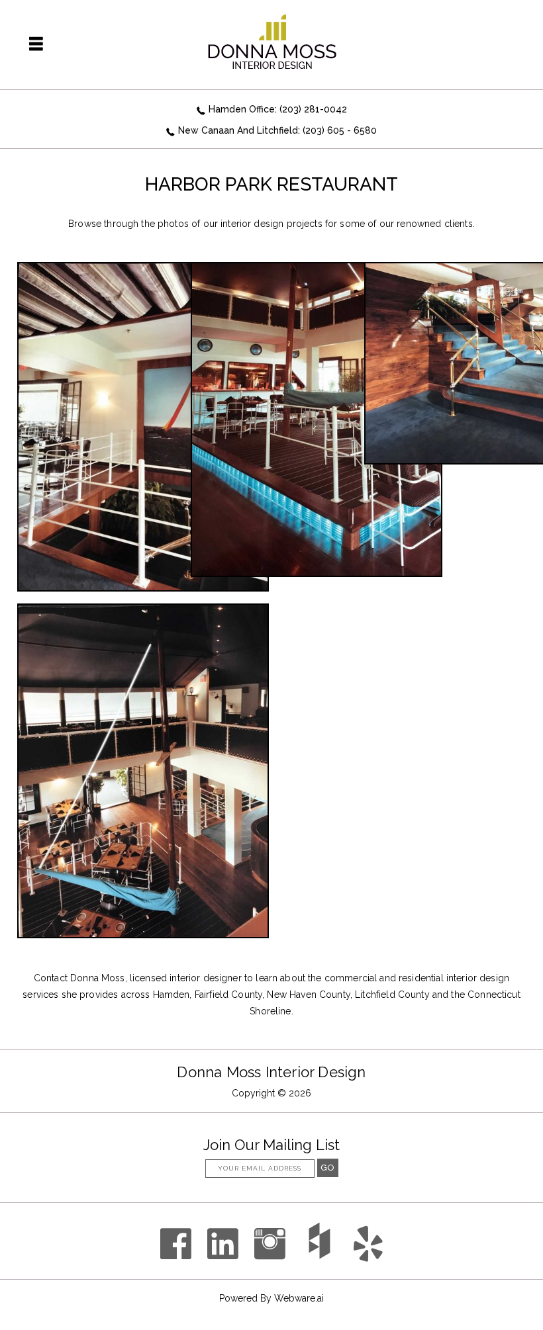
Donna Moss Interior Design (271, 1072)
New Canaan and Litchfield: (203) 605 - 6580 (277, 130)
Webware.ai (299, 1298)
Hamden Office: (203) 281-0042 (278, 109)
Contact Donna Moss (79, 978)
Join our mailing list (271, 1145)
